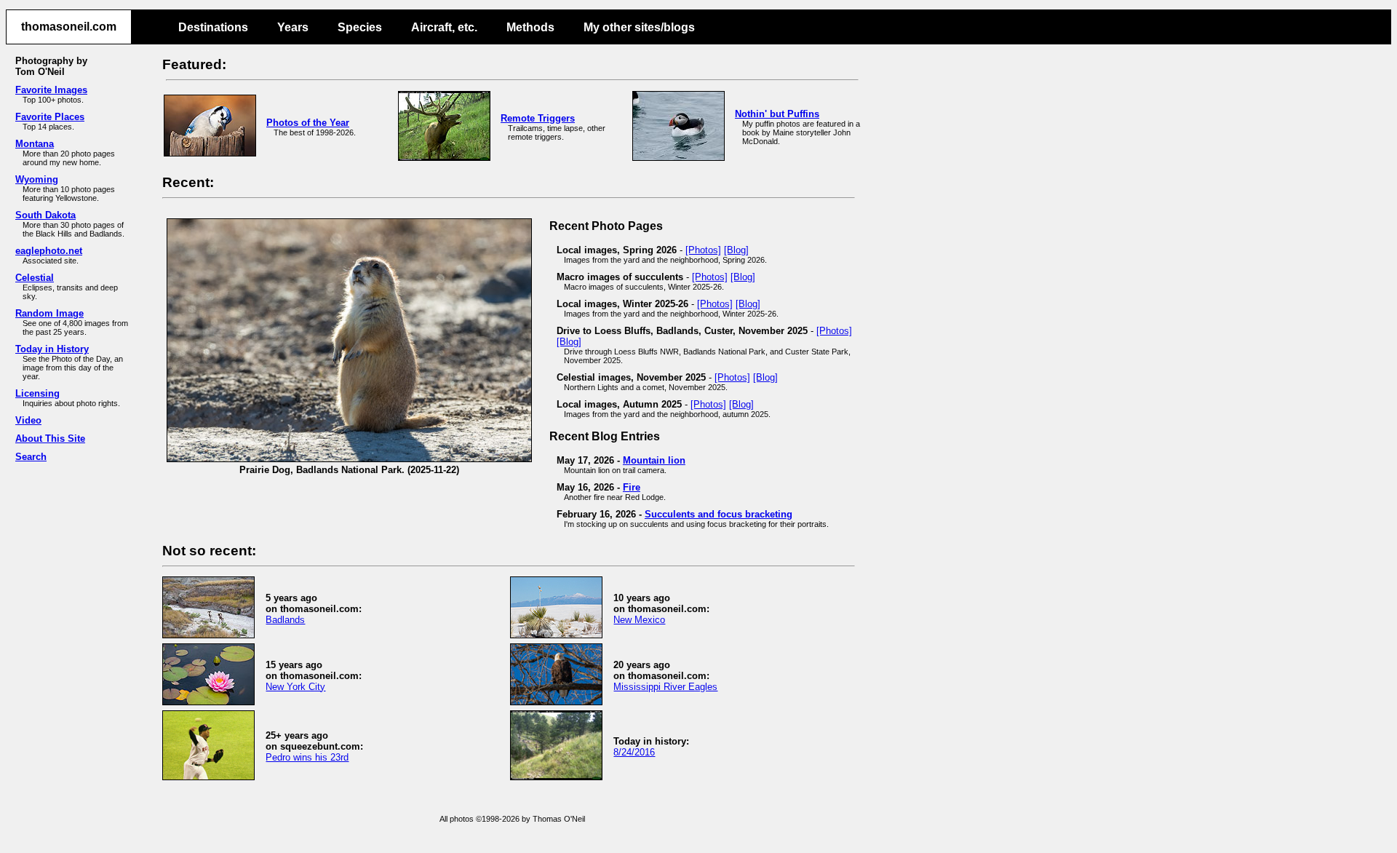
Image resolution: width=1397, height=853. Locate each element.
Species (360, 27)
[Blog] (736, 250)
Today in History (52, 349)
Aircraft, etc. (444, 27)
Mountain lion (654, 460)
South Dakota (45, 215)
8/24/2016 (634, 752)
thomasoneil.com (68, 26)
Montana (34, 143)
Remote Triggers (538, 118)
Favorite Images (51, 89)
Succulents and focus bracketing (718, 514)
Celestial (34, 277)
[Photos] (703, 250)
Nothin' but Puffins (777, 113)
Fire (631, 487)
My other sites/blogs (639, 27)
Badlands (285, 619)
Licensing (37, 393)
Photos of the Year (307, 122)
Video (28, 420)
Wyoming (36, 179)
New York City (295, 686)
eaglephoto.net (48, 250)
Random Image (49, 313)
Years (293, 27)
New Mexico (639, 619)
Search (31, 456)
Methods (530, 27)
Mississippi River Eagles (665, 686)
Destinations (213, 27)
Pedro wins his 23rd (307, 757)
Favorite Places (49, 116)
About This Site (50, 438)
